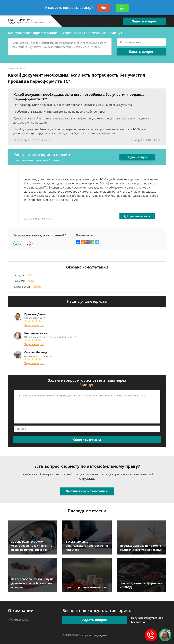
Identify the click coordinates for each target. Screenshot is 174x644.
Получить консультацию (87, 491)
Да (122, 7)
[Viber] (87, 242)
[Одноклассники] (83, 242)
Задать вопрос (144, 21)
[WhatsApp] (92, 242)
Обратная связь (18, 619)
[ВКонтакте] (78, 242)
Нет (103, 7)
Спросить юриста (138, 216)
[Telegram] (97, 242)
